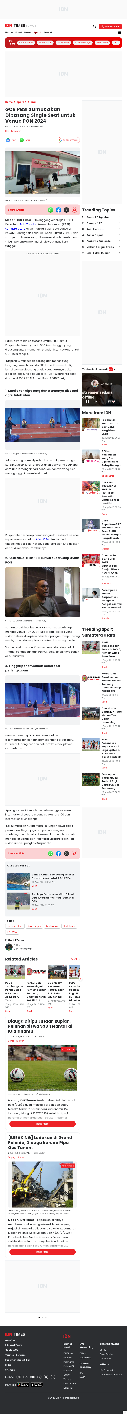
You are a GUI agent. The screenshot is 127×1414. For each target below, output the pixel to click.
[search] (95, 27)
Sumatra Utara (15, 229)
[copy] (74, 210)
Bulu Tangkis (28, 224)
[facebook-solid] (58, 210)
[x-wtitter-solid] (66, 210)
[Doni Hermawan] (9, 947)
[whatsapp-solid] (50, 210)
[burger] (120, 32)
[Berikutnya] (81, 1150)
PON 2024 (42, 539)
